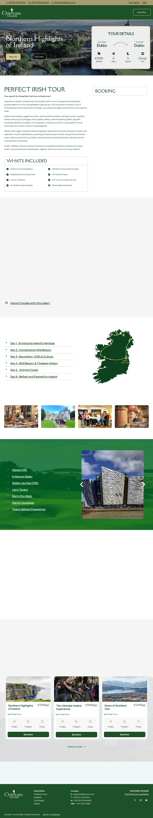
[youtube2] (146, 800)
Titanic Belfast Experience (28, 509)
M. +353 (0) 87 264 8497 (38, 2)
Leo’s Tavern (20, 489)
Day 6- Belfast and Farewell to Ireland (33, 376)
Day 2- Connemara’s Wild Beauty (30, 350)
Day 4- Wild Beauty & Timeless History (34, 363)
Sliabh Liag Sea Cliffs (25, 483)
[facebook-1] (135, 800)
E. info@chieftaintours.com (63, 2)
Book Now (28, 734)
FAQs (144, 2)
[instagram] (140, 800)
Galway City (19, 470)
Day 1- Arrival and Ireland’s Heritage (32, 343)
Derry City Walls (22, 496)
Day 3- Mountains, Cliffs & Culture (31, 356)
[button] (75, 303)
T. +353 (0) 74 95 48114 (15, 2)
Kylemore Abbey (22, 476)
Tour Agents (134, 2)
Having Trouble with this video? (30, 303)
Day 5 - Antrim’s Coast (24, 370)
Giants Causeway (23, 503)
